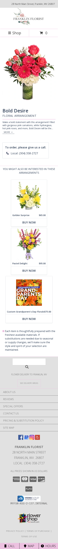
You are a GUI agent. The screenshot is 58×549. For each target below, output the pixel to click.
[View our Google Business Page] (26, 439)
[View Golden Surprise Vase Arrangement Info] (29, 196)
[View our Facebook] (20, 439)
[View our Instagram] (31, 439)
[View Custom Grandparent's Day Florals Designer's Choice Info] (29, 292)
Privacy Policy (15, 531)
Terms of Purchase (38, 531)
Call (10, 546)
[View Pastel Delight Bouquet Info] (29, 244)
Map (30, 546)
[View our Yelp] (37, 439)
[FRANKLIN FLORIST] (29, 24)
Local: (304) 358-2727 (29, 463)
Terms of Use (29, 536)
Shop (16, 32)
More (7, 132)
